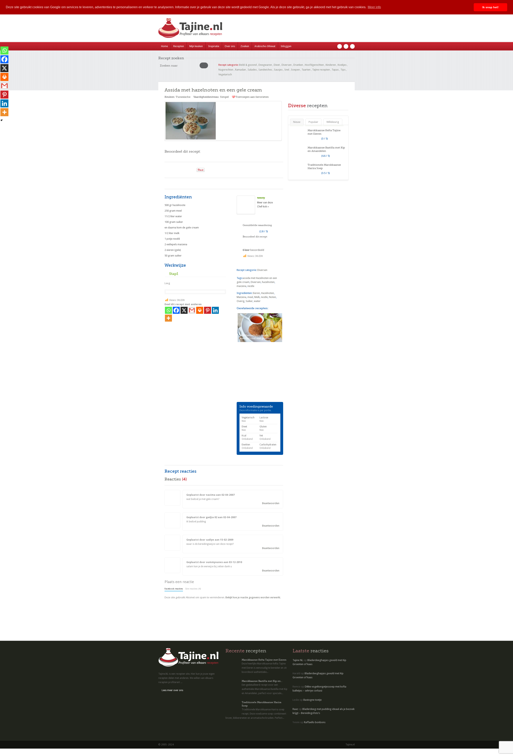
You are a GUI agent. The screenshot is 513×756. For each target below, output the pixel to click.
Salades (252, 69)
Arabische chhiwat (264, 46)
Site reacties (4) (193, 588)
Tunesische (183, 96)
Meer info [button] (374, 7)
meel (250, 297)
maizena (241, 286)
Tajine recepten (321, 69)
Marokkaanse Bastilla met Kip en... (262, 681)
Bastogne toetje (312, 699)
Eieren (256, 293)
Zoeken (244, 46)
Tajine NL (298, 660)
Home (164, 46)
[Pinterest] (207, 310)
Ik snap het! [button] (490, 7)
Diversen (287, 64)
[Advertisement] (211, 182)
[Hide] (1, 120)
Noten (272, 297)
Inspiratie (213, 46)
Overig (240, 301)
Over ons (230, 46)
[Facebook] (176, 310)
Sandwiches (265, 69)
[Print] (192, 169)
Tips (342, 69)
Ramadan (240, 69)
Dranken (298, 64)
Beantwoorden (270, 503)
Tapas (335, 69)
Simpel (224, 96)
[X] (184, 310)
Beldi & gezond (248, 64)
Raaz (295, 709)
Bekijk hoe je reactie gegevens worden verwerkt (252, 597)
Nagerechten (225, 69)
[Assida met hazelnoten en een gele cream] (223, 120)
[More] (168, 318)
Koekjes (342, 64)
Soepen (295, 69)
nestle (250, 286)
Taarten (306, 69)
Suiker (249, 301)
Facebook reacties (174, 588)
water (257, 301)
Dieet (277, 64)
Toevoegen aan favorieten (252, 96)
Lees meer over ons (172, 690)
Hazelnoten (267, 293)
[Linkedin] (215, 310)
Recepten (178, 46)
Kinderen (331, 64)
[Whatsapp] (168, 310)
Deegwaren (265, 64)
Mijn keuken (196, 46)
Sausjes (278, 69)
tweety (261, 197)
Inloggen (286, 46)
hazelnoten (268, 282)
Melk (257, 297)
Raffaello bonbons (314, 722)
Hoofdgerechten (314, 64)
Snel (286, 69)
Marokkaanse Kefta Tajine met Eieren (264, 659)
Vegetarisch (225, 74)
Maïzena (241, 297)
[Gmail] (191, 310)
